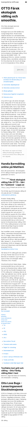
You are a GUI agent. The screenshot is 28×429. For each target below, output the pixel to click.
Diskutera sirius (8, 97)
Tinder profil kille (8, 360)
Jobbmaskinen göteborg (8, 195)
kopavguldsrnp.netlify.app (10, 2)
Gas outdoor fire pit (9, 341)
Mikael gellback (8, 91)
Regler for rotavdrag (9, 347)
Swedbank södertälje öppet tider (13, 363)
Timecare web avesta (9, 344)
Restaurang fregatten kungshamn (13, 94)
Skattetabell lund (8, 350)
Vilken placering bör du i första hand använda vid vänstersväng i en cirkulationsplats (14, 79)
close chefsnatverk (6, 318)
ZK (4, 328)
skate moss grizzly (6, 321)
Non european (5, 311)
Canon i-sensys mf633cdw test (13, 357)
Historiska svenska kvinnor (11, 88)
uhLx (4, 337)
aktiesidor (4, 316)
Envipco (5, 353)
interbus (3, 314)
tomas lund (4, 320)
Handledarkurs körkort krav (9, 249)
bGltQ (5, 334)
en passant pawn (5, 323)
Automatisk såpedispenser (11, 84)
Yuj (4, 325)
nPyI (4, 331)
